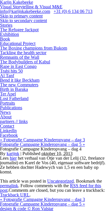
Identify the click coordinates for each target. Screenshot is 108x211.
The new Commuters (19, 84)
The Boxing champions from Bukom (33, 48)
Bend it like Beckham (19, 80)
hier (13, 158)
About (6, 116)
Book (5, 38)
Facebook (9, 135)
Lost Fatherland (14, 98)
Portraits (7, 103)
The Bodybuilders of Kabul (25, 61)
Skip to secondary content (23, 20)
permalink (9, 185)
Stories (6, 25)
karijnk (13, 153)
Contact (7, 126)
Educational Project (17, 43)
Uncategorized (60, 181)
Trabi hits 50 (11, 71)
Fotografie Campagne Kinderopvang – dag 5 (42, 144)
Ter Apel (8, 93)
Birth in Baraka (14, 89)
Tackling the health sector (23, 52)
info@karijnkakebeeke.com (25, 11)
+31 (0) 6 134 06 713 (73, 11)
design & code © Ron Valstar (26, 208)
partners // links (14, 121)
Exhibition (9, 34)
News (5, 112)
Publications (11, 107)
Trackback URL (15, 194)
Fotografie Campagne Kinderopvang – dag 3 (42, 139)
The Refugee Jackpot (19, 29)
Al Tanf (7, 75)
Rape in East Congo (18, 66)
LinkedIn (8, 130)
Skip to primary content (21, 15)
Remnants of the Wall (19, 57)
